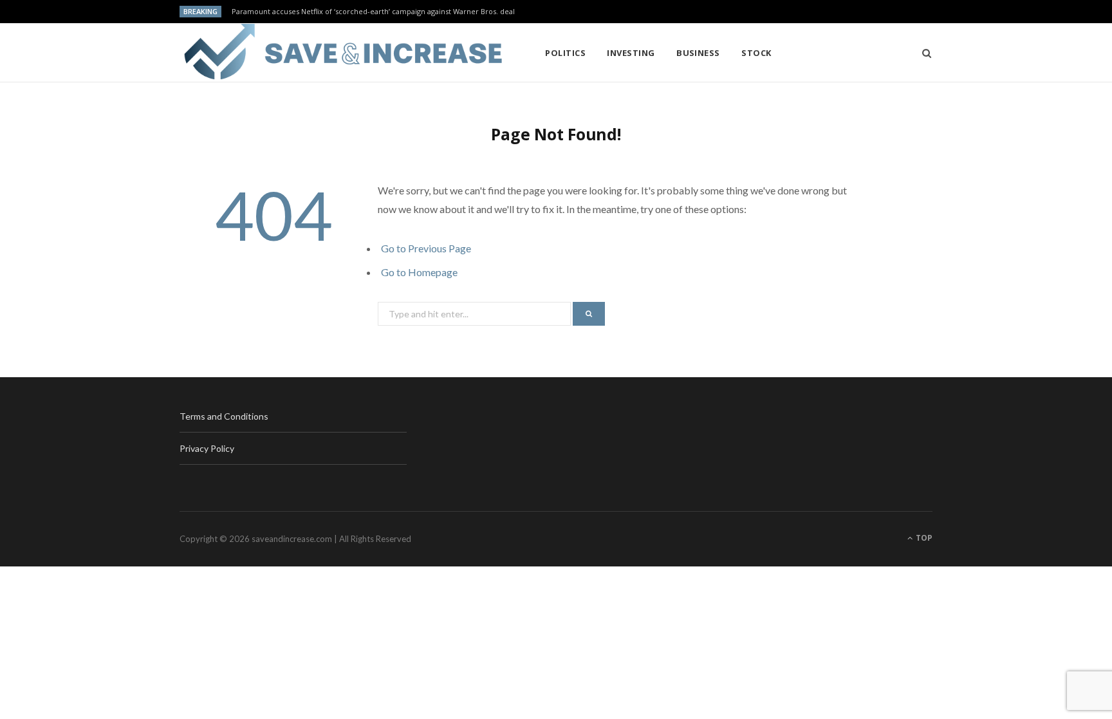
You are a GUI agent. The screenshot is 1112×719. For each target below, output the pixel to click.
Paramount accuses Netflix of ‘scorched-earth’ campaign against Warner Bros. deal (373, 11)
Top (923, 537)
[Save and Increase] (341, 53)
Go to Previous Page (426, 248)
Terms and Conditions (224, 416)
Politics (565, 53)
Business (698, 53)
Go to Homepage (419, 272)
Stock (756, 53)
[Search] (922, 53)
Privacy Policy (207, 448)
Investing (630, 53)
